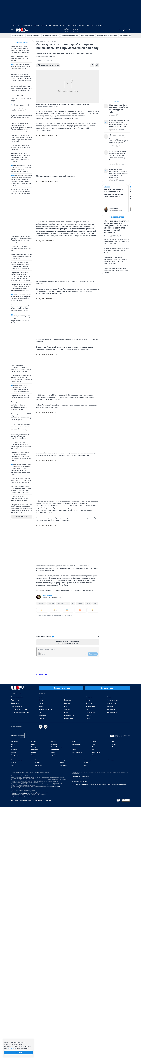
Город (41, 706)
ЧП (73, 603)
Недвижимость (16, 25)
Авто (40, 697)
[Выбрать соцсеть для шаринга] (97, 65)
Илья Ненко (47, 596)
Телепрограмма (46, 25)
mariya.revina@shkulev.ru (17, 796)
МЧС (95, 603)
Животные (42, 715)
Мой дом (67, 709)
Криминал (67, 700)
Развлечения (90, 712)
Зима (65, 697)
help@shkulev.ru (23, 788)
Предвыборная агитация (19, 709)
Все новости (21, 43)
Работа (88, 709)
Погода (36, 25)
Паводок (80, 603)
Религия (88, 715)
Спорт (109, 697)
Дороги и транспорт (45, 709)
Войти (43, 654)
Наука (66, 712)
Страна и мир (111, 703)
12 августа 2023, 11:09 (42, 60)
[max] (45, 727)
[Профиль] (129, 30)
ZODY (87, 25)
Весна (41, 703)
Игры (92, 25)
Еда (40, 712)
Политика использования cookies (81, 779)
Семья (88, 718)
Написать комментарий (50, 65)
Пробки (81, 25)
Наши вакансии (16, 706)
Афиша (55, 25)
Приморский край (63, 603)
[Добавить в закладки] (92, 65)
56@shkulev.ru (31, 785)
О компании (15, 703)
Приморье (51, 603)
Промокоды (100, 25)
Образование (68, 718)
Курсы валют (72, 25)
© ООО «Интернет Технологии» (42, 800)
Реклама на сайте (17, 697)
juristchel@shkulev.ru (54, 786)
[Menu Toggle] (12, 30)
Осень (88, 700)
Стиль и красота (112, 700)
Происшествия (91, 706)
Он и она (89, 697)
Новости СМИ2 (42, 674)
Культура (67, 703)
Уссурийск (41, 603)
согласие (11, 1048)
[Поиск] (119, 30)
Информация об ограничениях (80, 776)
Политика (89, 703)
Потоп (88, 603)
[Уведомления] (124, 30)
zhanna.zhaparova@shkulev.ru (19, 793)
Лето (65, 706)
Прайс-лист (15, 700)
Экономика (111, 709)
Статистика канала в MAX (20, 712)
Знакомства (28, 25)
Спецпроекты (112, 712)
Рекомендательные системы (79, 781)
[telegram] (40, 727)
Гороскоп (63, 25)
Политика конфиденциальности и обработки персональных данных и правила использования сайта (99, 784)
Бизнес (41, 700)
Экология (110, 706)
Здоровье (42, 718)
